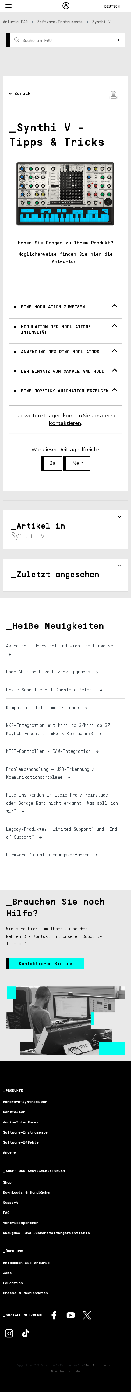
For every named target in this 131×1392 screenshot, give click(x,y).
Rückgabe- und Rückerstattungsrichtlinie (46, 1232)
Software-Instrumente (60, 21)
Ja (52, 463)
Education (13, 1282)
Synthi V (101, 21)
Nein (78, 463)
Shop (7, 1182)
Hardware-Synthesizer (25, 1101)
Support (10, 1202)
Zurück (22, 93)
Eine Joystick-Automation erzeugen (65, 390)
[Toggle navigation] (8, 6)
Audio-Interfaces (21, 1122)
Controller (14, 1111)
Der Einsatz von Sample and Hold (62, 371)
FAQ (6, 1212)
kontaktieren (65, 423)
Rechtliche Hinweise (98, 1365)
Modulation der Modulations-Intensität (57, 329)
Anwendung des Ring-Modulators (60, 351)
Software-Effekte (21, 1142)
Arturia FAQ (15, 21)
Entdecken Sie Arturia (26, 1262)
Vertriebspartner (20, 1222)
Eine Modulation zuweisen (53, 306)
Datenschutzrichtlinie (65, 1371)
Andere (9, 1152)
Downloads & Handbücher (27, 1192)
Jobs (7, 1272)
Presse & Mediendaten (25, 1293)
